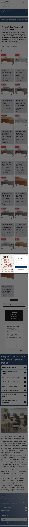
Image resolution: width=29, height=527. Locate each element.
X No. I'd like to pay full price (21, 269)
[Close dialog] (27, 255)
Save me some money (21, 267)
